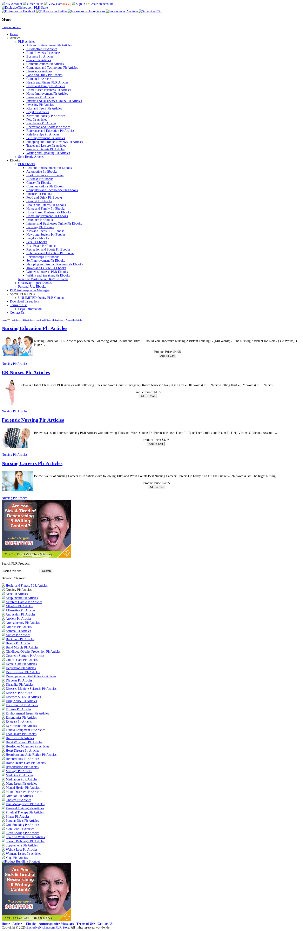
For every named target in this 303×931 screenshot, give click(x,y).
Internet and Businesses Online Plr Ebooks (54, 223)
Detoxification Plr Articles (23, 672)
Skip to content (11, 27)
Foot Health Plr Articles (21, 734)
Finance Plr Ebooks (39, 193)
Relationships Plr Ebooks (42, 257)
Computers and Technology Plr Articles (52, 67)
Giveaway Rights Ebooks (35, 283)
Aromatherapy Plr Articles (23, 622)
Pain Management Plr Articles (25, 804)
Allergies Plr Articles (19, 606)
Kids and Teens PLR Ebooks (45, 231)
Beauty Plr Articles (18, 643)
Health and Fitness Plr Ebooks (46, 205)
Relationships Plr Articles (42, 134)
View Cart (55, 4)
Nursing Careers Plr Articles (32, 463)
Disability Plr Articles (20, 684)
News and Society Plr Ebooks (45, 234)
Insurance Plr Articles (40, 97)
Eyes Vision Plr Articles (21, 725)
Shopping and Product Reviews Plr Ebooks (54, 264)
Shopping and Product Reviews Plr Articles (54, 142)
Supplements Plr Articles (22, 845)
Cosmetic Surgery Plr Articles (25, 655)
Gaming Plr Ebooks (39, 201)
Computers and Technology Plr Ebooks (52, 190)
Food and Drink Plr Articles (44, 75)
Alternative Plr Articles (20, 610)
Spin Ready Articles (31, 156)
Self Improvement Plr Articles (45, 138)
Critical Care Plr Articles (22, 659)
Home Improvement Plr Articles (47, 93)
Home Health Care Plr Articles (26, 763)
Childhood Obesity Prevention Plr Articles (33, 651)
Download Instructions (25, 301)
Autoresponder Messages (56, 923)
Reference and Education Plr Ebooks (50, 253)
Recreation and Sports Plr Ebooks (48, 249)
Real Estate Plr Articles (41, 123)
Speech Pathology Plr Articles (25, 841)
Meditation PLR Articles (22, 779)
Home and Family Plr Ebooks (45, 208)
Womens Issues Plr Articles (23, 853)
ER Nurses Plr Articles (26, 372)
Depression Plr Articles (21, 668)
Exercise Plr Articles (19, 721)
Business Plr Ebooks (39, 179)
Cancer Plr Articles (38, 60)
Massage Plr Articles (19, 771)
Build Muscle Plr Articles (22, 647)
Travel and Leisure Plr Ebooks (46, 268)
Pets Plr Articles (36, 119)
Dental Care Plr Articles (21, 664)
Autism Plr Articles (18, 635)
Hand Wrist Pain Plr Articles (24, 742)
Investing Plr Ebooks (40, 227)
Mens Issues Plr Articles (21, 783)
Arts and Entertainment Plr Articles (49, 45)
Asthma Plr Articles (18, 631)
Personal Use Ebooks (32, 286)
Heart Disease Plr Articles (22, 750)
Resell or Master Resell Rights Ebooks (43, 279)
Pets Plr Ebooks (36, 242)
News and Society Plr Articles (45, 116)
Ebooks (31, 923)
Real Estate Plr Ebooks (41, 245)
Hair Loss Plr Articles (20, 738)
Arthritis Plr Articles (19, 627)
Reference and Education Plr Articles (50, 130)
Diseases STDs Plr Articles (23, 697)
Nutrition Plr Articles (19, 796)
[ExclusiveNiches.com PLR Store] (25, 7)
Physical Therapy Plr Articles (25, 812)
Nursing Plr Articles (74, 320)
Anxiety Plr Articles (18, 618)
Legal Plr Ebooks (37, 238)
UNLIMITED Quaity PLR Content (41, 297)
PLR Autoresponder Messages (29, 290)
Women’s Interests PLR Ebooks (47, 271)
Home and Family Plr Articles (45, 86)
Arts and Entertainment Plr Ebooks (49, 167)
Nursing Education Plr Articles (34, 328)
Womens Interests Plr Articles (45, 149)
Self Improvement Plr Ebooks (45, 260)
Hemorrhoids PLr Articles (22, 758)
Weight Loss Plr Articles (21, 849)
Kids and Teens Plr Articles (44, 108)
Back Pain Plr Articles (20, 639)
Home (14, 34)
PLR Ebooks (26, 164)
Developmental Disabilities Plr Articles (31, 676)
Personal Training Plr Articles (25, 808)
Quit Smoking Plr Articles (22, 824)
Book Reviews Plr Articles (43, 52)
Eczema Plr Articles (18, 709)
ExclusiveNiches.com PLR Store (47, 927)
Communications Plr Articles (45, 64)
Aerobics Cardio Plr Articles (24, 602)
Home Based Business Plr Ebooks (48, 212)
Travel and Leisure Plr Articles (46, 145)
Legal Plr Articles (37, 112)
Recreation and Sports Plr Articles (48, 127)
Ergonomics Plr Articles (21, 717)
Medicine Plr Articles (19, 775)
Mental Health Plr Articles (23, 787)
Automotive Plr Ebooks (41, 171)
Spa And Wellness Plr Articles (25, 837)
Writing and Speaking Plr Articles (48, 153)
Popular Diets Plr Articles (22, 820)
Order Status (35, 4)
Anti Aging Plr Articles (20, 614)
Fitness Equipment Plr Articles (25, 730)
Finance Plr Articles (39, 71)
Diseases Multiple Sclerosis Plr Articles (31, 688)
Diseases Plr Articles (19, 692)
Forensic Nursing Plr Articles (33, 420)
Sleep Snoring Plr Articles (22, 833)
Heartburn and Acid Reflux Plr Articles (31, 754)
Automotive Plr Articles (41, 49)
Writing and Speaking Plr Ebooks (48, 275)
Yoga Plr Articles (17, 857)
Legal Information (30, 309)
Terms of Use (18, 305)
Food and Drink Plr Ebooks (44, 197)
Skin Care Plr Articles (20, 829)
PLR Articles (26, 41)
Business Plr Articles (39, 56)
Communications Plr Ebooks (45, 186)
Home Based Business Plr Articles (48, 90)
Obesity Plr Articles (18, 800)
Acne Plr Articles (17, 594)
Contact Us (17, 312)
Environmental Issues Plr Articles (27, 713)
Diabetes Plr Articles (19, 680)
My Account (14, 4)
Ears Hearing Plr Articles (22, 705)
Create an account (101, 4)
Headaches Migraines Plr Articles (27, 746)
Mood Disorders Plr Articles (24, 791)
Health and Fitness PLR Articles (47, 82)
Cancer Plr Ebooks (38, 182)
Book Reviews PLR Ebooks (44, 175)
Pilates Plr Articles (17, 816)
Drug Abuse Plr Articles (21, 701)
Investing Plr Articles (40, 104)
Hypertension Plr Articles (22, 767)
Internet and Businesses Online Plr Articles (54, 101)
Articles (15, 320)
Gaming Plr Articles (39, 78)
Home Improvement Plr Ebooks (47, 216)
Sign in (80, 4)
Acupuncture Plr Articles (22, 598)
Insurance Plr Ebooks (40, 219)
